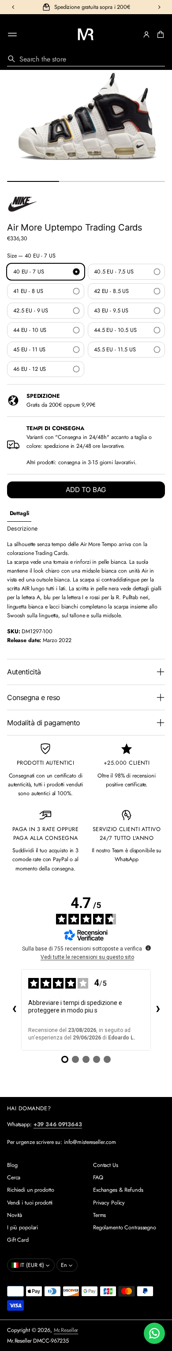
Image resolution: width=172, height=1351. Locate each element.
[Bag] (159, 34)
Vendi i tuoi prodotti (29, 1203)
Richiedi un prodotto (30, 1190)
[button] (159, 34)
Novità (14, 1215)
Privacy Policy (109, 1203)
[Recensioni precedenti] (14, 1010)
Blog (12, 1165)
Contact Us (105, 1165)
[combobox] (86, 59)
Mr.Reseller (66, 1330)
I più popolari (22, 1228)
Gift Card (18, 1240)
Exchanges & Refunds (118, 1190)
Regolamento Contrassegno (124, 1228)
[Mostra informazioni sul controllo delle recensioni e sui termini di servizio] (148, 947)
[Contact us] (154, 1333)
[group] (19, 513)
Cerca (13, 1178)
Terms (99, 1215)
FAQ (98, 1178)
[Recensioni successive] (158, 1010)
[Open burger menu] (12, 34)
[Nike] (22, 204)
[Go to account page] (146, 34)
